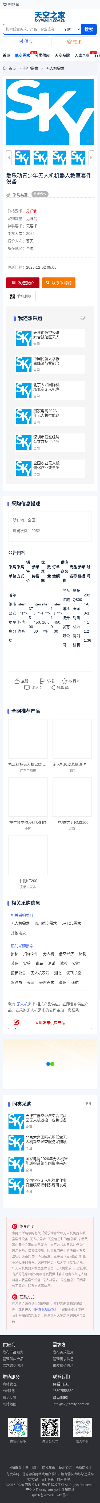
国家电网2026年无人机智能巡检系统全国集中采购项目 (46, 418)
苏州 (14, 963)
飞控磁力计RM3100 (72, 822)
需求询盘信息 (13, 1365)
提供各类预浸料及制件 (28, 822)
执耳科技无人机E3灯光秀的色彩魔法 (38, 764)
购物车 (13, 4)
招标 (14, 954)
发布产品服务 (13, 1352)
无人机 (48, 954)
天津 (30, 982)
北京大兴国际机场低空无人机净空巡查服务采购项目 (46, 391)
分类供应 (42, 55)
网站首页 (15, 1467)
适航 (75, 982)
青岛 (39, 963)
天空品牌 (62, 55)
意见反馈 (10, 1397)
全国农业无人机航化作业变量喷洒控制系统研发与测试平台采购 (46, 470)
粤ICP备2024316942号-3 (50, 1495)
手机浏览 (24, 296)
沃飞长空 (73, 973)
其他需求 (18, 933)
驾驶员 (16, 982)
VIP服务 (9, 1391)
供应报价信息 (63, 1365)
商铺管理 (10, 1384)
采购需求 (46, 982)
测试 (51, 963)
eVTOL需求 (71, 923)
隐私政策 (48, 1467)
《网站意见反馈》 (45, 1310)
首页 (12, 68)
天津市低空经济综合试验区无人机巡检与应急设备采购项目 (46, 339)
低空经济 (66, 954)
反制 (82, 954)
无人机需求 (55, 68)
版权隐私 (82, 1467)
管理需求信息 (63, 1359)
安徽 (76, 963)
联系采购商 (62, 282)
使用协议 (65, 1467)
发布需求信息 (63, 1352)
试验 (63, 963)
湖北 (58, 973)
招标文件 (30, 954)
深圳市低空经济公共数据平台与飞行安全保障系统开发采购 (46, 444)
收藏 (74, 681)
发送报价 (26, 282)
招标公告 (18, 973)
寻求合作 (40, 194)
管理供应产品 (13, 1359)
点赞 (26, 681)
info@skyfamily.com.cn (71, 1404)
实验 (27, 963)
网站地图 (10, 1404)
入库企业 (82, 55)
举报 (50, 681)
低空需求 (22, 55)
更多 (82, 318)
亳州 (62, 982)
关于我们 (31, 1467)
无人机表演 (40, 973)
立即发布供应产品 (50, 1023)
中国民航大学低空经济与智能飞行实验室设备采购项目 (46, 365)
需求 (74, 41)
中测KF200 (28, 881)
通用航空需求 (45, 923)
